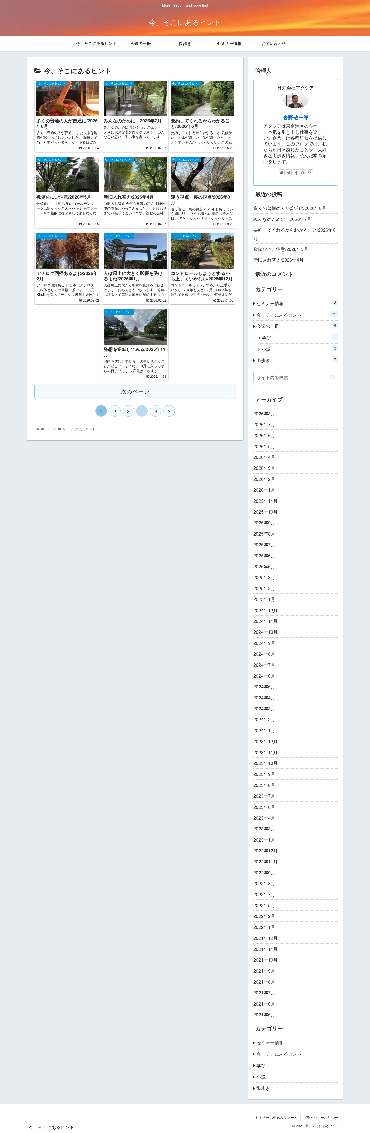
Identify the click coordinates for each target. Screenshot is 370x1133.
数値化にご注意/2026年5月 (280, 249)
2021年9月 (264, 970)
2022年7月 (264, 894)
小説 (299, 348)
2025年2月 (264, 588)
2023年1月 (264, 839)
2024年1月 (264, 730)
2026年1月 (264, 489)
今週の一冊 (296, 325)
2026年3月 (264, 467)
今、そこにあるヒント (296, 314)
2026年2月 (264, 479)
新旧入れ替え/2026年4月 (278, 259)
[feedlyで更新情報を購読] (303, 172)
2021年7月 (264, 992)
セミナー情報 (296, 302)
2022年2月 (264, 916)
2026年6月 (264, 435)
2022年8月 (264, 883)
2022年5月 (264, 905)
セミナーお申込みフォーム (276, 1117)
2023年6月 (264, 807)
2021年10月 (265, 959)
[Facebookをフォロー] (296, 172)
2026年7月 (264, 424)
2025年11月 (265, 500)
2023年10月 (265, 763)
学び (299, 337)
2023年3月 (264, 828)
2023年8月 (264, 785)
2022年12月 (265, 850)
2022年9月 (264, 872)
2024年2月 (264, 719)
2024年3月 (264, 708)
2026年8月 (264, 413)
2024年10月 (265, 631)
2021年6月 (264, 1003)
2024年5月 (264, 686)
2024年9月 (264, 643)
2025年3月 (264, 577)
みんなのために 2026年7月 (282, 219)
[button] (332, 377)
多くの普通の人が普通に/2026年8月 (289, 208)
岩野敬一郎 (295, 117)
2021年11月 (265, 949)
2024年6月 (264, 675)
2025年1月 (264, 599)
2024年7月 (264, 664)
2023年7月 (264, 795)
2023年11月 (265, 752)
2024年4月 (264, 697)
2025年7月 (264, 544)
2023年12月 (265, 741)
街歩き (296, 360)
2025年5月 (264, 566)
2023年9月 (264, 774)
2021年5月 (264, 1014)
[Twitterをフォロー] (289, 172)
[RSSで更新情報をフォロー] (310, 172)
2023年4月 (264, 817)
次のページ (135, 391)
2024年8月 (264, 653)
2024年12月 (265, 610)
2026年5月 (264, 446)
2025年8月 (264, 533)
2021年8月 (264, 981)
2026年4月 (264, 457)
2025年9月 (264, 522)
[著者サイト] (282, 172)
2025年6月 (264, 555)
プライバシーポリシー (320, 1117)
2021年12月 (265, 938)
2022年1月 (264, 927)
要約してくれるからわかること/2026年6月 (294, 233)
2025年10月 (265, 511)
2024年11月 (265, 621)
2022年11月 (265, 861)
